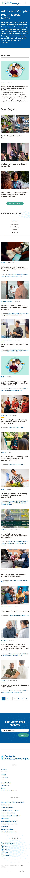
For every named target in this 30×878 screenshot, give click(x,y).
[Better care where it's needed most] (11, 3)
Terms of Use (9, 871)
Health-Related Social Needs (12, 503)
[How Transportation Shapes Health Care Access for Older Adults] (15, 558)
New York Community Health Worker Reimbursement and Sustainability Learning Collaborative (14, 194)
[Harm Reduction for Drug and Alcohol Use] (15, 328)
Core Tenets (4, 777)
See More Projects (15, 204)
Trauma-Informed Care (7, 829)
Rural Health (18, 390)
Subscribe (23, 735)
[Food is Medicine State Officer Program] (15, 124)
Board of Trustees (6, 783)
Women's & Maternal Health (8, 832)
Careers (3, 788)
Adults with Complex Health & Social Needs (12, 802)
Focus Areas (15, 798)
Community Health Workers (16, 427)
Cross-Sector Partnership (8, 813)
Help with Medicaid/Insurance (9, 791)
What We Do (4, 772)
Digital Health (25, 615)
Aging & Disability (9, 390)
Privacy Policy (20, 871)
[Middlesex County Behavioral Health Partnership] (15, 152)
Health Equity (4, 818)
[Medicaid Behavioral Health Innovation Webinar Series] (15, 669)
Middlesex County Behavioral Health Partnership (14, 165)
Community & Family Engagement (10, 810)
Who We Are (4, 769)
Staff (2, 780)
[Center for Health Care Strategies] (15, 759)
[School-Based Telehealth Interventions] (15, 595)
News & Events (5, 785)
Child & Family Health (15, 615)
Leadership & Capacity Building (9, 821)
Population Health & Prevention (9, 824)
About (15, 765)
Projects (3, 775)
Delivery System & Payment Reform (10, 816)
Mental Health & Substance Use (13, 276)
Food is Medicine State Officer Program (11, 137)
